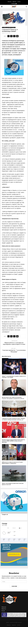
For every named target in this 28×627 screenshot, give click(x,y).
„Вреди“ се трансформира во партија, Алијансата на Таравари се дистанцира (14, 376)
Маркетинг (14, 1)
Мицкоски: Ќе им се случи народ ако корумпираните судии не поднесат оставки (14, 343)
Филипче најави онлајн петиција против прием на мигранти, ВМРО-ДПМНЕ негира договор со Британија (13, 441)
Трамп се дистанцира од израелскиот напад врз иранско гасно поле (12, 484)
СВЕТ (14, 27)
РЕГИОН (11, 27)
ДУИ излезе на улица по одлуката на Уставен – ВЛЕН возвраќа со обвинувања (12, 462)
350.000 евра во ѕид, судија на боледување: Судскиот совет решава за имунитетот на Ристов (13, 398)
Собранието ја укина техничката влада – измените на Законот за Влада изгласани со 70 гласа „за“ (13, 419)
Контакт (19, 1)
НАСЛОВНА (7, 27)
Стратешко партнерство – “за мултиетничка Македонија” (14, 350)
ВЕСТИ (3, 27)
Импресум (9, 1)
